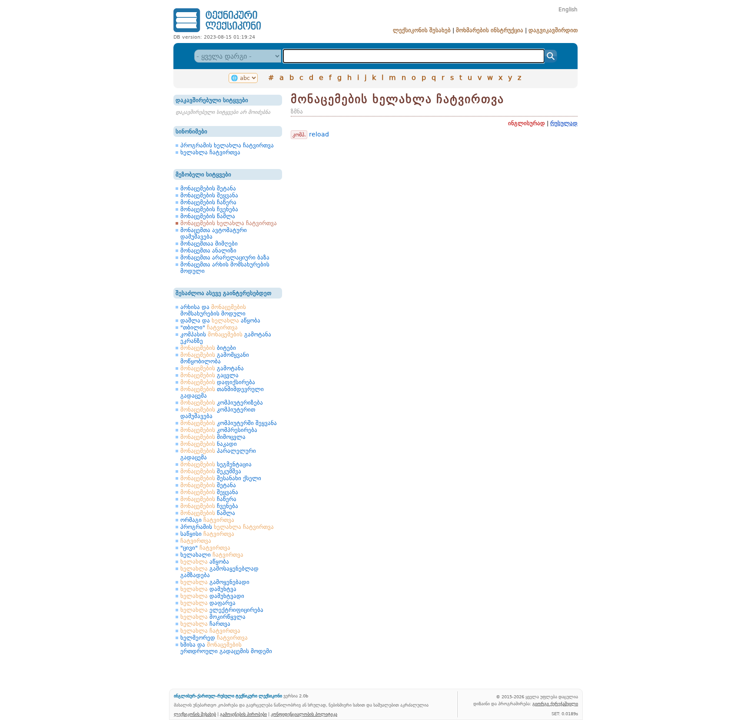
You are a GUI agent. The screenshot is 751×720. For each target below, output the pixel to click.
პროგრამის (227, 527)
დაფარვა (208, 603)
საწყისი (207, 534)
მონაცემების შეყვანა (209, 195)
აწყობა (204, 561)
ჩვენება (209, 506)
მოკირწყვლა (213, 617)
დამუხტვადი (212, 596)
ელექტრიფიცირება (221, 610)
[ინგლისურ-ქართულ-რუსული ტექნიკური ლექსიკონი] (217, 32)
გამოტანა (212, 368)
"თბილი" (209, 327)
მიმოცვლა (213, 437)
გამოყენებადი (214, 582)
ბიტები (208, 348)
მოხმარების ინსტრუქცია (489, 30)
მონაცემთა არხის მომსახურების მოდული (224, 267)
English (568, 10)
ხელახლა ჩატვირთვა (210, 152)
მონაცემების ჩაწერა (208, 202)
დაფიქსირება (217, 382)
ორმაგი (207, 520)
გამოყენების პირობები (243, 714)
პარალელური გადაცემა (218, 454)
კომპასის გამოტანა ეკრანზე (225, 337)
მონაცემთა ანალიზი (208, 250)
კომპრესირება (218, 430)
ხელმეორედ (214, 637)
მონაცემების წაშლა (207, 216)
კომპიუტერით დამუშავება (217, 412)
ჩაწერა (208, 499)
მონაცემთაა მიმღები (209, 243)
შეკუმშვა (210, 471)
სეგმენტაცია (216, 464)
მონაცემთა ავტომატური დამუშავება (213, 233)
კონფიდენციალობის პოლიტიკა (304, 714)
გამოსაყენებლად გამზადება (219, 571)
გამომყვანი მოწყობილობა (214, 358)
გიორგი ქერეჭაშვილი (555, 703)
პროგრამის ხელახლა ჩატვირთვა (227, 145)
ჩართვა (205, 623)
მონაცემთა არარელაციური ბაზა (224, 257)
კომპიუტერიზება (221, 402)
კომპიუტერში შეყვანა (228, 423)
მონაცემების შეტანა (208, 188)
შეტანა (208, 485)
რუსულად (564, 123)
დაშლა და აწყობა (220, 320)
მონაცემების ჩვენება (209, 209)
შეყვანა (209, 492)
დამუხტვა (208, 589)
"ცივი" (205, 547)
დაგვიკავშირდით (553, 30)
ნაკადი (208, 444)
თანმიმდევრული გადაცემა (222, 392)
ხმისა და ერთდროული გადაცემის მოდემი (226, 647)
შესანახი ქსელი (220, 478)
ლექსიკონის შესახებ (422, 30)
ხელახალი (211, 554)
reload (319, 134)
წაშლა (207, 513)
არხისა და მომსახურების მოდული (213, 310)
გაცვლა (209, 375)
